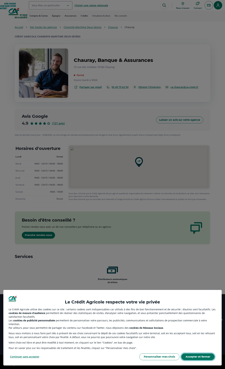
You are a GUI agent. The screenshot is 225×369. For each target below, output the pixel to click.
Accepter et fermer (198, 356)
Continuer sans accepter (24, 356)
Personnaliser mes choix (159, 356)
